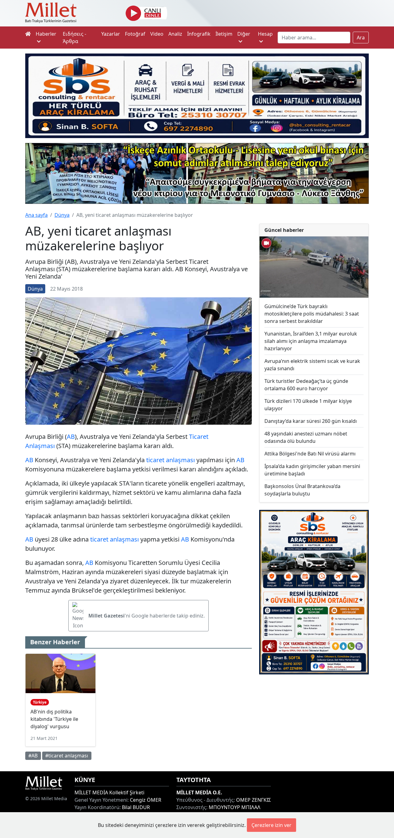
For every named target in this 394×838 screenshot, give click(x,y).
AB (71, 436)
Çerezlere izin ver (271, 825)
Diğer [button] (243, 33)
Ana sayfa (36, 215)
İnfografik (199, 33)
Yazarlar (110, 33)
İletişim (223, 33)
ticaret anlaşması (170, 460)
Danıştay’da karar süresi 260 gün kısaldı (310, 421)
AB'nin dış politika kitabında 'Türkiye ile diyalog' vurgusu (54, 719)
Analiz (175, 33)
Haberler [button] (46, 33)
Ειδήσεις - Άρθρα (74, 37)
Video (156, 33)
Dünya (62, 215)
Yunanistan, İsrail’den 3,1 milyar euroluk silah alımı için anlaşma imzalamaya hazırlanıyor (310, 341)
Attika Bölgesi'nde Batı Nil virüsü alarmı (310, 453)
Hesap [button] (265, 33)
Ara (361, 37)
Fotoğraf (135, 33)
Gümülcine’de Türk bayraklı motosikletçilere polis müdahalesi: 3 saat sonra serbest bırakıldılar (311, 313)
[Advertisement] (314, 723)
